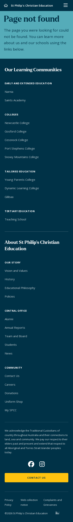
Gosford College (15, 131)
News (8, 353)
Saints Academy (15, 100)
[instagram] (42, 464)
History (10, 279)
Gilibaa (9, 197)
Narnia (9, 92)
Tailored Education (20, 171)
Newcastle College (17, 123)
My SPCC (11, 410)
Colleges (11, 114)
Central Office (16, 310)
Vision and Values (16, 271)
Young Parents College (20, 179)
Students (11, 345)
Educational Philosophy (20, 288)
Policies (10, 296)
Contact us (36, 477)
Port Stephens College (20, 148)
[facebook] (31, 464)
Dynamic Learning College (22, 188)
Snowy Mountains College (22, 157)
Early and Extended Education (28, 83)
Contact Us (12, 376)
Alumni (9, 319)
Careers (10, 384)
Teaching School (15, 219)
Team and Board (16, 336)
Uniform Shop (14, 401)
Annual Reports (15, 327)
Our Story (13, 262)
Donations (11, 393)
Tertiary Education (20, 211)
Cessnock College (16, 140)
